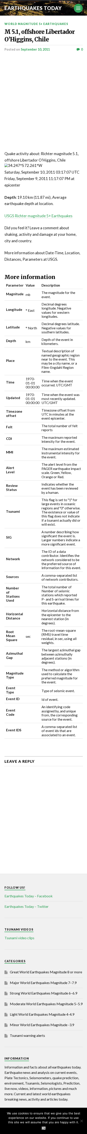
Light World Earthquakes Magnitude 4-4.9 (42, 1014)
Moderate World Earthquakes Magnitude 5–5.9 (46, 1004)
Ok (44, 1128)
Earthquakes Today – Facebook (28, 896)
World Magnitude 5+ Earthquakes (36, 24)
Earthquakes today (33, 8)
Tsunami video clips (19, 938)
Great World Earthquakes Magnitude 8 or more (46, 972)
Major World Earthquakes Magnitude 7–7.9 (43, 982)
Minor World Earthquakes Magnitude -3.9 (42, 1025)
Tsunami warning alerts (27, 1035)
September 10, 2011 (35, 49)
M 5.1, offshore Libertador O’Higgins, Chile (39, 35)
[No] (81, 1121)
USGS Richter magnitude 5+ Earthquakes (38, 215)
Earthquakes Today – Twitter (26, 906)
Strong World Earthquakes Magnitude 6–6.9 (43, 993)
